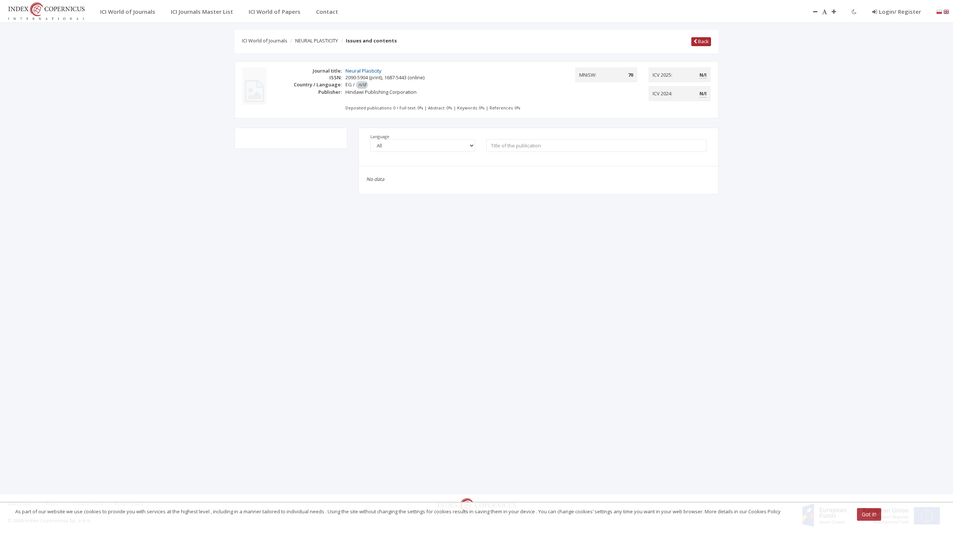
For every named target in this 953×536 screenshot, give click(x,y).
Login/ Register (900, 11)
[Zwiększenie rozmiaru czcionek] (837, 11)
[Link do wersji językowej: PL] (939, 11)
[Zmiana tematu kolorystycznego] (854, 11)
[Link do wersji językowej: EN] (946, 11)
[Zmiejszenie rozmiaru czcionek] (811, 11)
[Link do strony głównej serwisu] (46, 10)
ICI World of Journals (264, 40)
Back (703, 41)
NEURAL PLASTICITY (316, 40)
